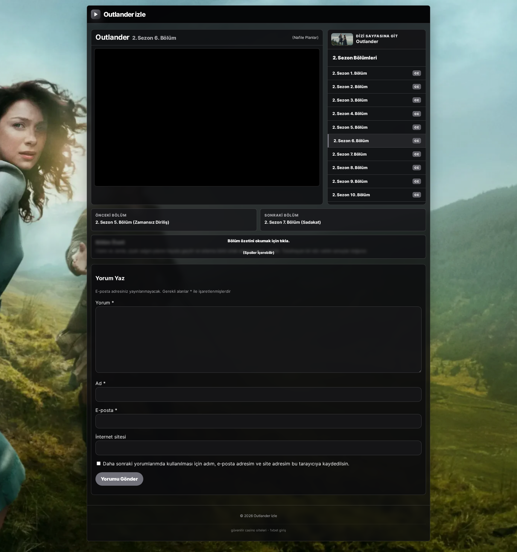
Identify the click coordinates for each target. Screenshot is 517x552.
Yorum (104, 303)
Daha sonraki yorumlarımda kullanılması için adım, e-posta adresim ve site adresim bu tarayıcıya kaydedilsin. (226, 464)
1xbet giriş (278, 530)
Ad (100, 383)
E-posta (106, 410)
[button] (258, 247)
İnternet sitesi (110, 437)
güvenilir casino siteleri (249, 530)
